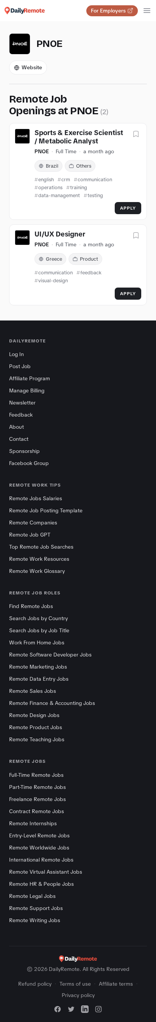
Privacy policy (78, 995)
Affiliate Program (29, 378)
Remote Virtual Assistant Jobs (45, 871)
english (46, 179)
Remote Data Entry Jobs (39, 678)
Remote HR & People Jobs (41, 883)
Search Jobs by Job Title (39, 630)
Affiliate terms (116, 983)
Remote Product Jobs (35, 727)
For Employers (108, 10)
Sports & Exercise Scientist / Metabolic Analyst (78, 137)
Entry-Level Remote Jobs (39, 835)
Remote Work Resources (39, 558)
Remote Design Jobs (34, 715)
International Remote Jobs (41, 859)
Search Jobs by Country (38, 618)
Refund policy (34, 983)
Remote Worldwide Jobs (39, 847)
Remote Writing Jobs (34, 920)
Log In (16, 354)
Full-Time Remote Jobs (36, 775)
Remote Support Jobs (36, 908)
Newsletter (22, 402)
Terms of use (75, 983)
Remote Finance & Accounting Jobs (52, 703)
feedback (90, 272)
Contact (18, 439)
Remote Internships (33, 823)
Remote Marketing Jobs (38, 666)
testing (95, 195)
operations (50, 187)
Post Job (20, 366)
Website (32, 67)
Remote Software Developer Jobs (50, 654)
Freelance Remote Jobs (37, 799)
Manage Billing (26, 390)
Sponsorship (24, 451)
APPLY (128, 208)
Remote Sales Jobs (32, 691)
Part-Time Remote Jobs (37, 787)
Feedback (21, 414)
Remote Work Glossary (37, 571)
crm (65, 179)
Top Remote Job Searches (41, 546)
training (78, 187)
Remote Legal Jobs (32, 896)
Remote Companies (33, 522)
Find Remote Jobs (31, 606)
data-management (59, 195)
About (16, 426)
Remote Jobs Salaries (35, 498)
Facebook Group (29, 463)
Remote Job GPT (29, 534)
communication (95, 179)
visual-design (53, 280)
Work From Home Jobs (36, 642)
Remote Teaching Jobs (36, 739)
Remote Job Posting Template (46, 510)
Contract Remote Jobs (36, 811)
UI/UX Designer (59, 234)
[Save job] (136, 134)
